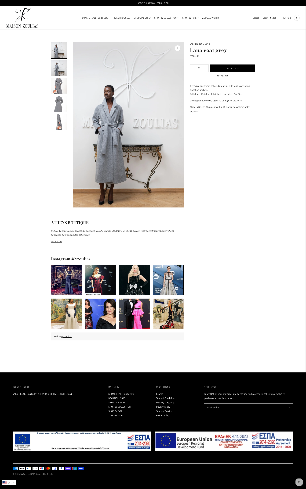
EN (284, 17)
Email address (213, 403)
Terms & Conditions (165, 398)
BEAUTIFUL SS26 (121, 17)
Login (265, 17)
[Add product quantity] (193, 68)
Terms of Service (164, 411)
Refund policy (163, 415)
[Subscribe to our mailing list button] (289, 407)
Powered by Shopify (44, 474)
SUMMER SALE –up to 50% (95, 17)
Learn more (56, 241)
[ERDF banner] (224, 441)
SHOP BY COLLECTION (165, 17)
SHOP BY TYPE (189, 17)
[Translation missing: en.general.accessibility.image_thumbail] (59, 50)
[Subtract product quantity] (205, 68)
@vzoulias (66, 336)
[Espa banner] (82, 441)
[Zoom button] (177, 48)
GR (289, 17)
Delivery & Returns (165, 402)
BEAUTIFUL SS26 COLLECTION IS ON (153, 3)
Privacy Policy (163, 406)
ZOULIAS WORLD (210, 17)
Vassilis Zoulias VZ (200, 44)
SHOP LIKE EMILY (142, 17)
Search (256, 17)
